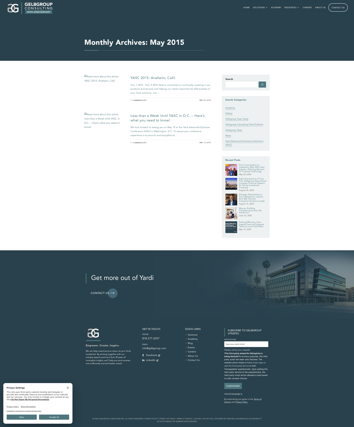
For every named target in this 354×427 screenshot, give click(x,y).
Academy (276, 8)
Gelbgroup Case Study (236, 119)
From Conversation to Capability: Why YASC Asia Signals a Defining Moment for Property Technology (251, 168)
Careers (307, 8)
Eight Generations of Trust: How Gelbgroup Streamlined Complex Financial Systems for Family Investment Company (252, 183)
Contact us (338, 8)
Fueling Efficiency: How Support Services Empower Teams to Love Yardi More (251, 224)
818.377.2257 (150, 338)
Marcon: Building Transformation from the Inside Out (250, 210)
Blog (190, 343)
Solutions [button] (259, 8)
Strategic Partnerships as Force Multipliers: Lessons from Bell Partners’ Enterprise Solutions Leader (252, 198)
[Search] (262, 84)
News (228, 136)
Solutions (192, 335)
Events (191, 347)
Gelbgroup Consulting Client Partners (244, 124)
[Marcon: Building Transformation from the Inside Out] (231, 214)
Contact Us (194, 360)
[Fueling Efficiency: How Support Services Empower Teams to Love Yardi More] (231, 228)
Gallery (228, 113)
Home (246, 8)
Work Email (230, 339)
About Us (193, 356)
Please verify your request (237, 350)
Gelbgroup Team (233, 130)
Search (229, 79)
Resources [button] (290, 8)
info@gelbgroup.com (154, 348)
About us (320, 8)
